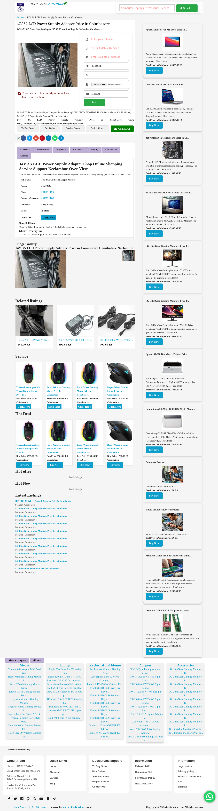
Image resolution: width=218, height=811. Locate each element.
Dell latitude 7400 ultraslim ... (65, 706)
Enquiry (94, 149)
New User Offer (143, 783)
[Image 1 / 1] (47, 65)
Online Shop (111, 149)
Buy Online (50, 128)
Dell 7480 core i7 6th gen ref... (64, 717)
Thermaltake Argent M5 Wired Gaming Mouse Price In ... (28, 391)
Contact (24, 155)
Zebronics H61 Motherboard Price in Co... (167, 138)
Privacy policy (186, 771)
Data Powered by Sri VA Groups (30, 807)
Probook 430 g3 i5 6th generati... (64, 680)
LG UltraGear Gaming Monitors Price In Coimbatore (41, 508)
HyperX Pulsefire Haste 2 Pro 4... (24, 714)
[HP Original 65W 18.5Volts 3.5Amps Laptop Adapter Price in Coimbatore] (116, 320)
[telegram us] (54, 798)
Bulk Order (78, 149)
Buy (94, 102)
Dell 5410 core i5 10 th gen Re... (64, 688)
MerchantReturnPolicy (19, 749)
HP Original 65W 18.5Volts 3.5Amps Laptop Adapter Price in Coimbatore (116, 339)
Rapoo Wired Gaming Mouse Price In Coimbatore (118, 391)
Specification (43, 149)
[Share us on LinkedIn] (22, 798)
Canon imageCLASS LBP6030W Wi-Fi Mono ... (171, 409)
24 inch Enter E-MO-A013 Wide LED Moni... (169, 192)
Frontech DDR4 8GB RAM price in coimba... (169, 610)
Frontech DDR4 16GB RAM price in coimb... (169, 555)
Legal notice (185, 766)
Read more (161, 61)
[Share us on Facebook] (9, 798)
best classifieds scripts (73, 807)
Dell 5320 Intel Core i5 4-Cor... (64, 676)
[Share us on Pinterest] (28, 798)
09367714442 (47, 192)
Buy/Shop (61, 149)
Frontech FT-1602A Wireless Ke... (105, 684)
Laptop (65, 665)
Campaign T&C (143, 772)
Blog (52, 783)
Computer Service (155, 462)
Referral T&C (142, 766)
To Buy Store (27, 128)
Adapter (145, 665)
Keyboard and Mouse (105, 665)
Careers (54, 777)
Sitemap (182, 786)
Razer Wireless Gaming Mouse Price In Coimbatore (58, 391)
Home (53, 766)
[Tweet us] (15, 798)
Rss (180, 781)
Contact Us (124, 128)
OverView (24, 149)
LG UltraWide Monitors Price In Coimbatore (37, 568)
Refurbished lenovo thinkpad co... (65, 684)
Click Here (49, 217)
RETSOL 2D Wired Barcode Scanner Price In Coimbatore (43, 501)
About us (55, 772)
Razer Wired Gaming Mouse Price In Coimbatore (87, 391)
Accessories (185, 665)
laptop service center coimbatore (162, 509)
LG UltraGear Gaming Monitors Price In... (168, 246)
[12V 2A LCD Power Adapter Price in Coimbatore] (34, 320)
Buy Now (24, 465)
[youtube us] (41, 798)
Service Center (73, 128)
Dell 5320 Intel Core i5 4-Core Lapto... (165, 84)
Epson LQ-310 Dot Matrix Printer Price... (167, 354)
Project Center (98, 128)
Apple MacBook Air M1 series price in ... (167, 29)
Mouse (24, 665)
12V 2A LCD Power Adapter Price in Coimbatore (34, 339)
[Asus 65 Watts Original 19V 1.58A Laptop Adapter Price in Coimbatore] (75, 320)
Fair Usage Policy (145, 777)
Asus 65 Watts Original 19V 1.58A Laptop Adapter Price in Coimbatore (75, 339)
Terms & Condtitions (190, 776)
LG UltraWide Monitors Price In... (186, 729)
